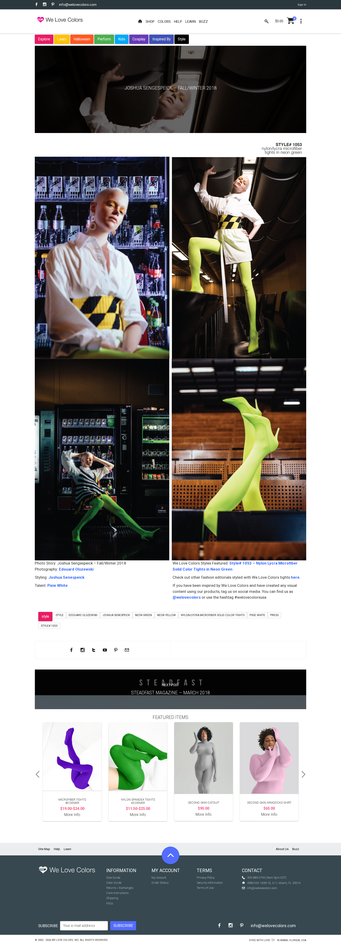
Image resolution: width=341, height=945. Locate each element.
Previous (36, 774)
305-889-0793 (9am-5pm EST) (266, 877)
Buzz (295, 849)
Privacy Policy (206, 877)
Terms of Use (205, 888)
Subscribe (48, 926)
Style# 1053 (49, 625)
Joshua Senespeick (66, 577)
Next (305, 774)
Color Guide (113, 882)
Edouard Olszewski (76, 569)
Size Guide (113, 877)
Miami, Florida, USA (293, 940)
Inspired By (161, 39)
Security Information (210, 882)
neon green (143, 615)
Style (182, 39)
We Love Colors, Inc (65, 940)
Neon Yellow (166, 615)
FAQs (109, 903)
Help (57, 849)
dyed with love (259, 940)
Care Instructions (117, 893)
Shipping (112, 898)
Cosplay (138, 39)
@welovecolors (187, 597)
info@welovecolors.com (78, 5)
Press (274, 615)
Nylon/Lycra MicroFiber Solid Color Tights (212, 615)
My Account (158, 877)
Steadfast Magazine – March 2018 (170, 692)
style (45, 616)
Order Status (160, 882)
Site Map (44, 849)
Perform (104, 39)
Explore (44, 39)
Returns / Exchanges (119, 888)
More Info (72, 814)
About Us (282, 849)
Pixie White (57, 585)
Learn (61, 39)
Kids (121, 39)
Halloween (82, 39)
